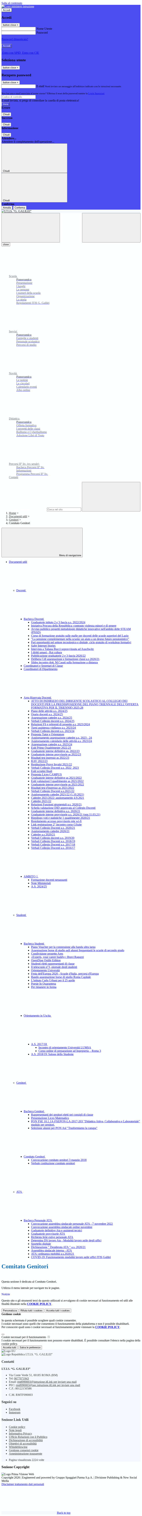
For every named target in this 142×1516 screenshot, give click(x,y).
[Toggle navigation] (30, 227)
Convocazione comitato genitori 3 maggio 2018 (59, 1159)
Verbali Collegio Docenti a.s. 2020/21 (53, 827)
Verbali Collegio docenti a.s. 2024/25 (52, 721)
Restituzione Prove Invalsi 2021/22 (51, 764)
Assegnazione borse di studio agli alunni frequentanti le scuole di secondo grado (77, 950)
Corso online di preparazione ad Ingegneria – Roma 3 (69, 1050)
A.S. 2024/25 (39, 886)
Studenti (21, 915)
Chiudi (6, 114)
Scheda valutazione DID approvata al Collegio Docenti (63, 807)
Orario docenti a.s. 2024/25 (47, 714)
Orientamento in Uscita (37, 1015)
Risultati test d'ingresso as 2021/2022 (52, 787)
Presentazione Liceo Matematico (50, 1118)
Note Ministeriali (41, 883)
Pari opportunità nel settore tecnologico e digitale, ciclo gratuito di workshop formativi (81, 642)
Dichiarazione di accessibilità (26, 1440)
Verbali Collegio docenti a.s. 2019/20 (52, 837)
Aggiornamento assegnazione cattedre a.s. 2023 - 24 (61, 737)
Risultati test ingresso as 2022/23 (50, 757)
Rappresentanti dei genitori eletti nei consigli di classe (62, 1114)
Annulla (7, 207)
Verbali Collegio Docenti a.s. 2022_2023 (55, 767)
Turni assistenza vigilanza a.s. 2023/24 (53, 727)
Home (12, 513)
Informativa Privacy (20, 1433)
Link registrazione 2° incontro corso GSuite (56, 824)
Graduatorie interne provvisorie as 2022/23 (56, 754)
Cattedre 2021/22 (41, 801)
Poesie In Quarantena (43, 983)
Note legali (15, 1430)
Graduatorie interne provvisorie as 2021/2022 (57, 784)
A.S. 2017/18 (39, 1044)
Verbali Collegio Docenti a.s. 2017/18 (53, 844)
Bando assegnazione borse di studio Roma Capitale (61, 977)
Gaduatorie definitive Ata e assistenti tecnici (56, 1230)
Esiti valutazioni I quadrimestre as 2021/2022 (57, 781)
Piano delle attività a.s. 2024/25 (49, 711)
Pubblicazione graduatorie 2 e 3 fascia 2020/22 (58, 655)
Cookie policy (17, 1426)
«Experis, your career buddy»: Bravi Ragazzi (57, 957)
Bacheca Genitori (34, 1111)
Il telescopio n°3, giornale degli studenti (54, 967)
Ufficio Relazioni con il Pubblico (28, 1436)
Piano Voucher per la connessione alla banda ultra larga (63, 947)
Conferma (20, 207)
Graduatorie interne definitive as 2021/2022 (56, 777)
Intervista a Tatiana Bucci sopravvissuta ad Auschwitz (62, 649)
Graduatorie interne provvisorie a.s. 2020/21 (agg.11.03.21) (65, 814)
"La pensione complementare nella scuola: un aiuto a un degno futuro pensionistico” (80, 639)
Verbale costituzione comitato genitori (53, 1163)
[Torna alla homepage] (71, 211)
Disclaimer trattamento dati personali (22, 1484)
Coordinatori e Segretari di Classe (43, 665)
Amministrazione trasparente (25, 1453)
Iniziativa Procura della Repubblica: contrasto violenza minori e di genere (73, 625)
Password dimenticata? (14, 39)
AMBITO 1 (31, 876)
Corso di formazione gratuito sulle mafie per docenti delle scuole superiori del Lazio (80, 635)
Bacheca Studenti (34, 943)
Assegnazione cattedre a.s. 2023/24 (51, 744)
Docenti (21, 590)
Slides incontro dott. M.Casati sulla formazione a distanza (64, 662)
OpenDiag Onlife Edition (46, 960)
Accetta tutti (58, 1310)
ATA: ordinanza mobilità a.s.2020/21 (52, 1253)
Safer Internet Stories (43, 645)
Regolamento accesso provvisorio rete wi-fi (56, 821)
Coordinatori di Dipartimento (41, 669)
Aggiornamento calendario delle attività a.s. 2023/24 (61, 741)
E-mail (40, 86)
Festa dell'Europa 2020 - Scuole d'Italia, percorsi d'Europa (65, 973)
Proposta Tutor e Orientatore (47, 734)
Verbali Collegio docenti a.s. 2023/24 (52, 731)
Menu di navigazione (69, 555)
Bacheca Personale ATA (38, 1220)
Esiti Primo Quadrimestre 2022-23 (51, 747)
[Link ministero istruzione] (17, 6)
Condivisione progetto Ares (47, 953)
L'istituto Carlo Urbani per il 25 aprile (53, 980)
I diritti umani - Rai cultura (46, 652)
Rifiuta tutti (32, 1310)
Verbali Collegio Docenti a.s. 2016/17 (53, 847)
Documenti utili (18, 516)
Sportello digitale (41, 1243)
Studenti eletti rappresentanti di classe (53, 963)
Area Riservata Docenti (38, 697)
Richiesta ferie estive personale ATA (52, 1237)
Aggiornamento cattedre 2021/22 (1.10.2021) (57, 794)
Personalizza (10, 1310)
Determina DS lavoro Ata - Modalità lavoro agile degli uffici (66, 1240)
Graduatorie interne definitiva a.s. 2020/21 (55, 811)
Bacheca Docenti (34, 619)
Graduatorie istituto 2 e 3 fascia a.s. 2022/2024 (58, 622)
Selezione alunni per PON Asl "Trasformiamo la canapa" (64, 1128)
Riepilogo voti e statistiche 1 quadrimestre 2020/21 (60, 817)
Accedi (6, 10)
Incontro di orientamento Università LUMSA (64, 1047)
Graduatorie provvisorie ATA (48, 1233)
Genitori (13, 519)
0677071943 (21, 1378)
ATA (19, 1191)
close (6, 244)
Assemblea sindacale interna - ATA (51, 1250)
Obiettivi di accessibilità (23, 1443)
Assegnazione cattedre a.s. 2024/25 (51, 717)
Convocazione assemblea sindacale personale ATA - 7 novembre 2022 (72, 1223)
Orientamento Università (45, 970)
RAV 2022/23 (39, 761)
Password (42, 32)
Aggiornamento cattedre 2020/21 (50, 831)
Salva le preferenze (30, 1347)
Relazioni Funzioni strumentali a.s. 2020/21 (56, 804)
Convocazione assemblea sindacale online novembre (61, 1227)
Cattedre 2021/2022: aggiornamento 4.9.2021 (57, 797)
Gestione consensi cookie (23, 1450)
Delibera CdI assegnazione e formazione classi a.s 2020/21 (65, 659)
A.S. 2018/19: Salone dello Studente (52, 1054)
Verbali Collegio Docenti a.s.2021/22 (52, 791)
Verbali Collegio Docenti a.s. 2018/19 (53, 841)
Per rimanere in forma (43, 987)
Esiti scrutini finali (41, 771)
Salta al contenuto (11, 3)
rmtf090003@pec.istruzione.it (48, 1385)
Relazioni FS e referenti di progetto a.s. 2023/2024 (60, 724)
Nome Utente (44, 28)
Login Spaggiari (96, 93)
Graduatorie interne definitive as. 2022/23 (55, 751)
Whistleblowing (18, 1446)
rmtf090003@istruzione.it (47, 1381)
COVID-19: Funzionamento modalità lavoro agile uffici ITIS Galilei (71, 1257)
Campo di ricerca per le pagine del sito (23, 509)
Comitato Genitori (34, 1156)
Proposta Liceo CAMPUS (46, 774)
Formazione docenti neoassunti (49, 879)
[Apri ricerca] (111, 227)
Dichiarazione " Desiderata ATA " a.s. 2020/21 (58, 1247)
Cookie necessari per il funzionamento (24, 1337)
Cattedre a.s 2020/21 (43, 834)
